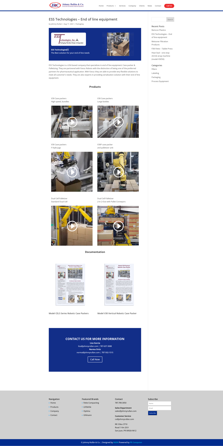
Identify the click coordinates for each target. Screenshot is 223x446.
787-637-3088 (106, 346)
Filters (154, 69)
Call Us (169, 6)
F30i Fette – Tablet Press (162, 48)
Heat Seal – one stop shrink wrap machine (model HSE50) (161, 55)
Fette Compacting (91, 403)
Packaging (80, 24)
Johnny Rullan (56, 24)
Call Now (95, 359)
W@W (115, 442)
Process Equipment (160, 81)
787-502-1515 (107, 352)
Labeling (155, 73)
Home (101, 6)
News (150, 6)
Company (132, 6)
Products (110, 6)
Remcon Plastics (159, 30)
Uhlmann (88, 415)
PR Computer (136, 442)
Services (122, 6)
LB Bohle (87, 407)
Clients (142, 6)
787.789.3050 (120, 403)
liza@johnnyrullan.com (88, 346)
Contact (158, 6)
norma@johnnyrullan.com (88, 352)
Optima (87, 411)
